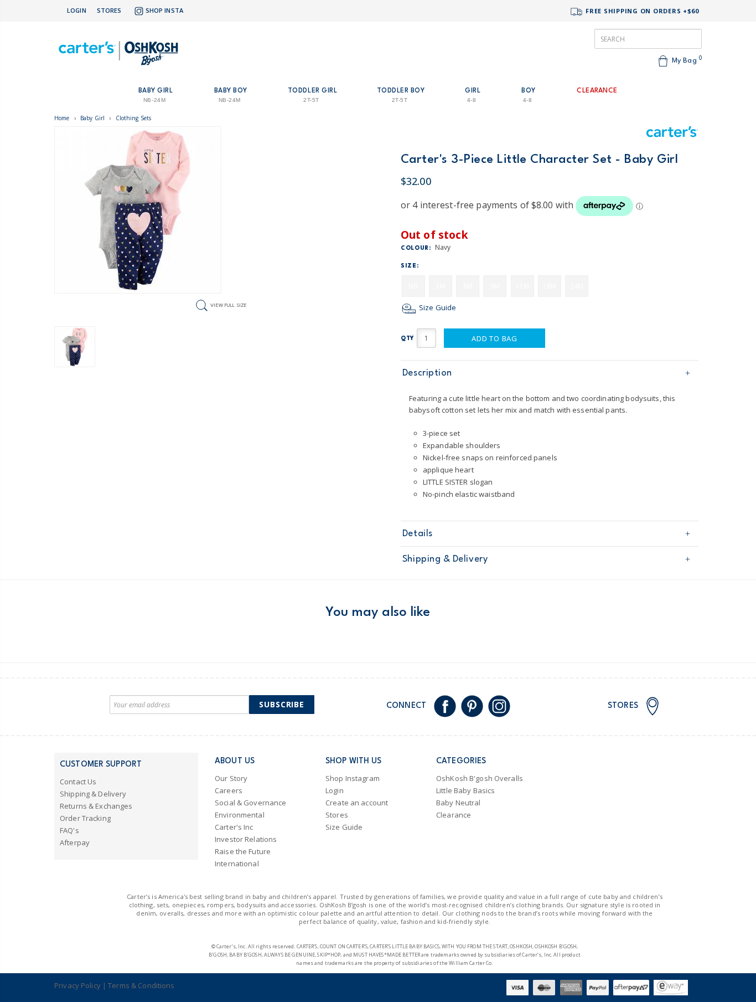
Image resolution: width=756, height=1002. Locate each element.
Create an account (356, 803)
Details (417, 533)
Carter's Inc (234, 827)
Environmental (240, 815)
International (237, 864)
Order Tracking (85, 818)
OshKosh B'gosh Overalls (479, 778)
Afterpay (75, 842)
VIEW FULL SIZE (228, 304)
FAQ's (69, 830)
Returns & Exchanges (96, 806)
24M (576, 286)
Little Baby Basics (465, 790)
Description (427, 373)
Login (76, 10)
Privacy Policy (77, 985)
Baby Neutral (458, 803)
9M (495, 286)
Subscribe (281, 704)
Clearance (453, 815)
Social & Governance (250, 803)
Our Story (231, 778)
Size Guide (436, 307)
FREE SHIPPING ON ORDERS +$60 (641, 11)
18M (549, 286)
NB (413, 286)
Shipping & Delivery (445, 559)
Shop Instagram (352, 778)
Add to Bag (494, 338)
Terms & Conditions (141, 985)
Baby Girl (92, 118)
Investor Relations (246, 839)
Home (62, 118)
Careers (228, 790)
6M (468, 286)
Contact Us (78, 782)
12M (522, 286)
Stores (109, 10)
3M (440, 286)
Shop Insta (164, 10)
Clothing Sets (134, 118)
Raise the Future (243, 851)
